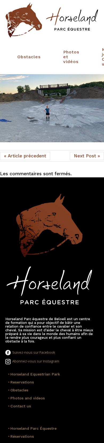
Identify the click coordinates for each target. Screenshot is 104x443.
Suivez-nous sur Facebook (33, 352)
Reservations (21, 382)
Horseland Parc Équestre (32, 428)
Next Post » (87, 155)
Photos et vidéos (71, 57)
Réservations (21, 436)
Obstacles (29, 57)
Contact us (19, 406)
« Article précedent (25, 155)
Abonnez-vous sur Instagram (35, 361)
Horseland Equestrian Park (34, 374)
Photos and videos (26, 398)
